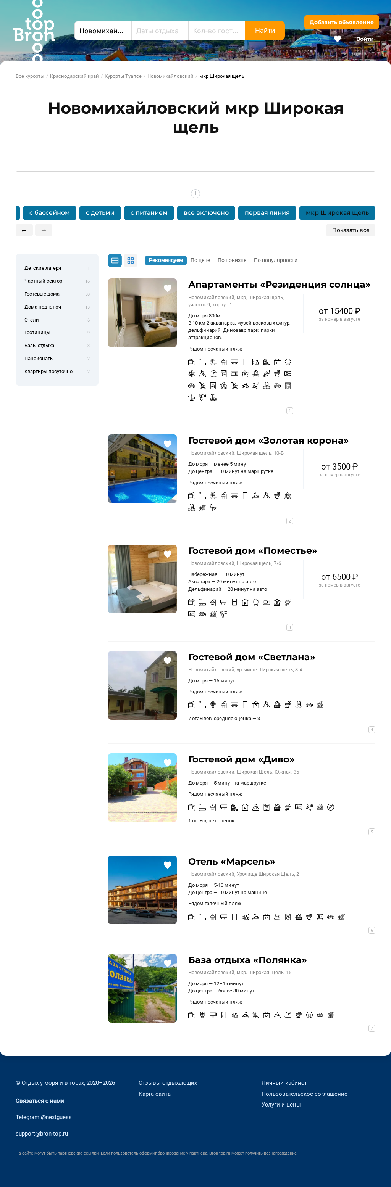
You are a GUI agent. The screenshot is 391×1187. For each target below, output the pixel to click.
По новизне (232, 260)
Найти (265, 30)
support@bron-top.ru (42, 1133)
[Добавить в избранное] (167, 287)
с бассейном (49, 212)
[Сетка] (130, 260)
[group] (195, 213)
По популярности (275, 260)
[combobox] (103, 30)
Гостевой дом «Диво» (241, 759)
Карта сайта (155, 1093)
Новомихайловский (170, 76)
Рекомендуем (166, 260)
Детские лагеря (57, 268)
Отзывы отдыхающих (168, 1082)
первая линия (267, 212)
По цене (200, 260)
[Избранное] (337, 39)
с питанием (149, 212)
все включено (206, 212)
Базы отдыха (57, 345)
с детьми (100, 212)
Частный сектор (57, 281)
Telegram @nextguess (44, 1117)
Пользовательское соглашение (304, 1093)
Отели (57, 320)
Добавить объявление (342, 22)
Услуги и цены (281, 1104)
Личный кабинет (284, 1082)
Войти (365, 38)
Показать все (351, 230)
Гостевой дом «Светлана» (251, 657)
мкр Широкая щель (337, 212)
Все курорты (30, 76)
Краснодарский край (74, 76)
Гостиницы (57, 332)
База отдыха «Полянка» (247, 959)
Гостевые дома (57, 294)
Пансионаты (57, 358)
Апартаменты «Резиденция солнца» (279, 284)
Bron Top (34, 30)
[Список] (115, 260)
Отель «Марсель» (231, 861)
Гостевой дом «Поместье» (252, 550)
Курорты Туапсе (123, 76)
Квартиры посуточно (57, 371)
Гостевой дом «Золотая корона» (268, 440)
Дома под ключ (57, 307)
